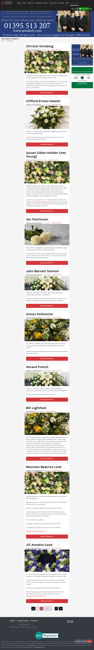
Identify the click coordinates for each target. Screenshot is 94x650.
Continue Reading (46, 93)
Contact (34, 621)
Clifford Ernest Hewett (43, 101)
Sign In (73, 9)
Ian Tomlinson (37, 219)
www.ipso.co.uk (40, 647)
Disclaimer (26, 624)
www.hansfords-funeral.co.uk (46, 202)
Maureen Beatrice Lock (44, 467)
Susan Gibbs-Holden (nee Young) (46, 154)
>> (60, 608)
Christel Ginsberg (39, 46)
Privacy (20, 624)
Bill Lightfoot (36, 408)
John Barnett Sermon (42, 271)
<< (33, 608)
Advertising (23, 621)
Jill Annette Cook (39, 545)
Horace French (37, 367)
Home (3, 41)
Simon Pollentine (39, 314)
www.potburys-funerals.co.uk (36, 531)
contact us (32, 645)
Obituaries (74, 3)
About (12, 621)
